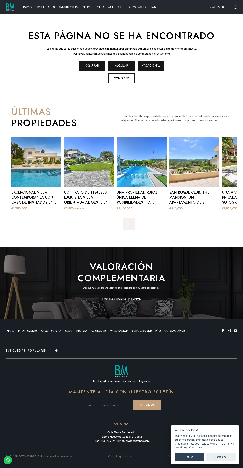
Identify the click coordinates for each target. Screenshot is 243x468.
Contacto (217, 7)
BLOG (69, 331)
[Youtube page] (235, 330)
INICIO (10, 331)
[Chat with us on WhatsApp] (8, 460)
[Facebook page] (222, 330)
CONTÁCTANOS (175, 331)
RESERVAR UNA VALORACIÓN (121, 299)
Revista (99, 7)
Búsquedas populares (26, 351)
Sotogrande (137, 7)
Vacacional (151, 66)
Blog (86, 7)
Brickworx (130, 456)
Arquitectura (68, 7)
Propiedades (45, 7)
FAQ (153, 7)
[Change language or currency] (235, 7)
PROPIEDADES (27, 331)
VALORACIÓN (119, 331)
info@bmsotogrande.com (134, 440)
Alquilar (121, 66)
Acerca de (116, 7)
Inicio (27, 7)
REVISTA (81, 331)
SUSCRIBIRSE (147, 405)
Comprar (92, 66)
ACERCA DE (99, 331)
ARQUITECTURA (51, 331)
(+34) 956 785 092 (105, 440)
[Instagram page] (229, 330)
